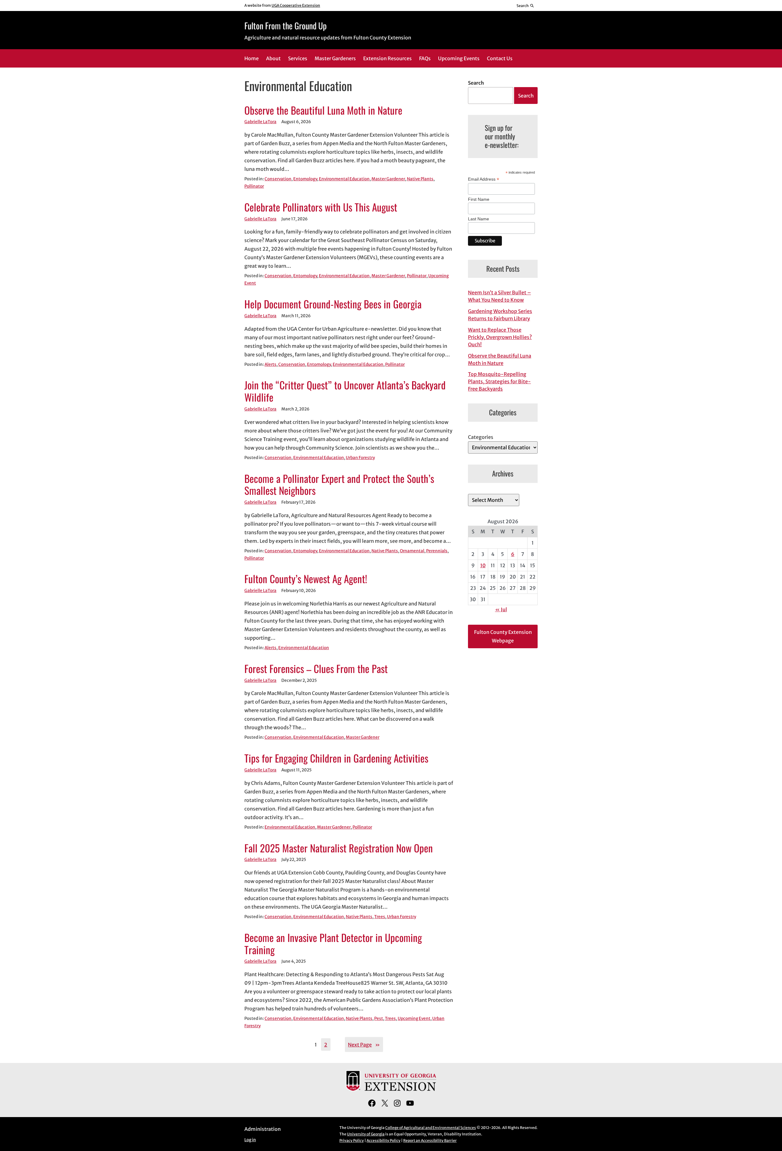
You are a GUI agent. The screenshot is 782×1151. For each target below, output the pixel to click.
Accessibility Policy (383, 1140)
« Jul (501, 609)
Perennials (437, 550)
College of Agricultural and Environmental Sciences (430, 1127)
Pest (378, 1018)
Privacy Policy (351, 1140)
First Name (478, 199)
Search (476, 83)
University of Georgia (366, 1134)
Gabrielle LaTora (260, 121)
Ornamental (412, 550)
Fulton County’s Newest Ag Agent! (305, 579)
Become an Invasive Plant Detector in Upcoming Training (333, 944)
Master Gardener (388, 179)
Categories (480, 437)
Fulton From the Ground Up (285, 25)
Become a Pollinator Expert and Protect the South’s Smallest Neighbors (339, 485)
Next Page (364, 1045)
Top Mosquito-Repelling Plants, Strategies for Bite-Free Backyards (499, 381)
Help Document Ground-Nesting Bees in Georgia (333, 304)
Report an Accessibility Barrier (430, 1140)
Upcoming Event (414, 1018)
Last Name (478, 218)
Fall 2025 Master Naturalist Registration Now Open (338, 848)
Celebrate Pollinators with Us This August (320, 207)
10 (483, 565)
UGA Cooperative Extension (296, 5)
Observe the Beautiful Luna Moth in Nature (323, 110)
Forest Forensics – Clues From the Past (316, 669)
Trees (379, 916)
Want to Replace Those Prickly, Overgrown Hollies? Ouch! (500, 337)
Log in (250, 1139)
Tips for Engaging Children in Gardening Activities (336, 758)
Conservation (278, 179)
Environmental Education (344, 179)
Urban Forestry (360, 457)
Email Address (483, 179)
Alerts (270, 364)
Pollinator (254, 186)
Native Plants (420, 179)
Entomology (305, 179)
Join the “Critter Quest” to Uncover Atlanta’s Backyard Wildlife (345, 391)
